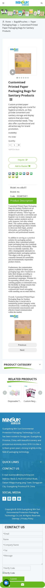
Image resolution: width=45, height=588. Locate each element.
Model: (13, 187)
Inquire (21, 159)
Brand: (13, 191)
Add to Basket (21, 166)
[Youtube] (14, 499)
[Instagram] (19, 499)
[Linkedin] (9, 499)
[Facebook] (4, 499)
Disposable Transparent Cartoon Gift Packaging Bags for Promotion (14, 401)
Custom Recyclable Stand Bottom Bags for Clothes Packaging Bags (30, 401)
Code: (12, 196)
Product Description (21, 200)
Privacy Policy (27, 518)
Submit (13, 578)
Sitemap (15, 518)
